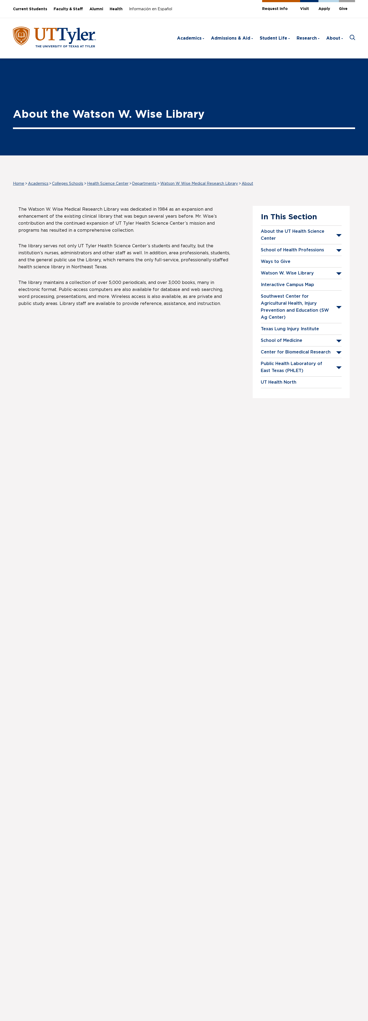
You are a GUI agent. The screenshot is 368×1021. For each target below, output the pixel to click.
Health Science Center (108, 184)
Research (307, 38)
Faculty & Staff (68, 9)
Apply (324, 9)
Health (116, 9)
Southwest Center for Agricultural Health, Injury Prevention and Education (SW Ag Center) (295, 307)
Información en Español (150, 9)
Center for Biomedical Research (296, 352)
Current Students (30, 9)
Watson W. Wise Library (287, 273)
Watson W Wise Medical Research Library (199, 184)
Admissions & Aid (230, 38)
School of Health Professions (292, 250)
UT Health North (278, 382)
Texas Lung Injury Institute (290, 329)
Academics (189, 38)
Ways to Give (275, 261)
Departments (144, 184)
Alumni (96, 9)
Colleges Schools (67, 184)
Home (18, 184)
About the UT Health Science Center (292, 235)
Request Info (275, 9)
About (333, 38)
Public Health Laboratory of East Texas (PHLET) (291, 367)
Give (343, 9)
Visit (304, 9)
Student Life (273, 38)
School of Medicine (281, 340)
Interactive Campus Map (287, 285)
